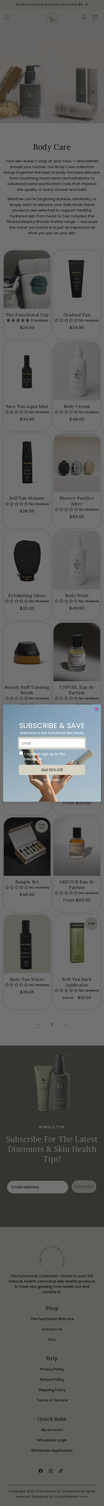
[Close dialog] (96, 709)
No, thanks (52, 780)
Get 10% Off (52, 770)
